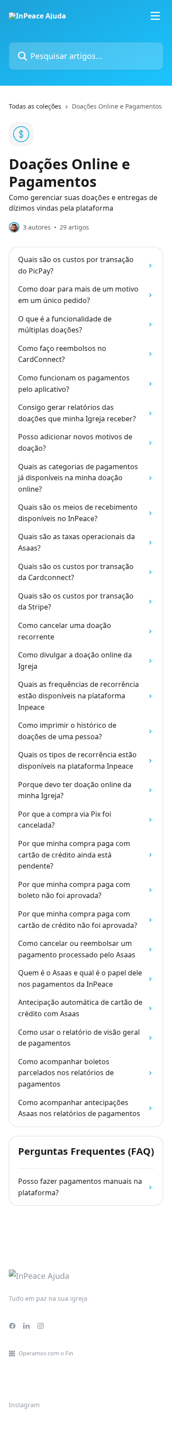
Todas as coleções (35, 106)
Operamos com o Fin (46, 1353)
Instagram (24, 1405)
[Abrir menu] (155, 16)
